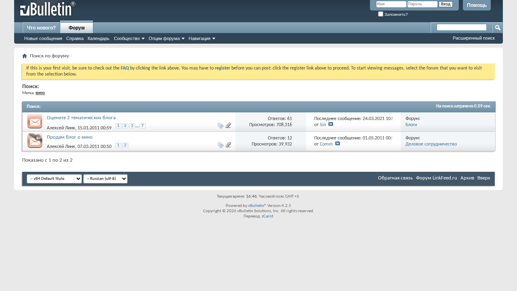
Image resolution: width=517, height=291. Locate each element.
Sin (323, 124)
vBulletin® (257, 206)
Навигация (199, 38)
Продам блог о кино (69, 137)
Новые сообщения (43, 38)
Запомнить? (395, 14)
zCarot (267, 216)
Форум (77, 28)
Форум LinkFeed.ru (436, 178)
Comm (326, 144)
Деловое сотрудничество (431, 144)
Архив (467, 178)
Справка (75, 38)
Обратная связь (395, 178)
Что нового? (41, 28)
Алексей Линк (61, 128)
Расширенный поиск (474, 38)
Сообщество (127, 38)
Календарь (98, 38)
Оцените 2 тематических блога (81, 117)
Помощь (477, 5)
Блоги (411, 124)
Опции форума (164, 38)
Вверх (483, 178)
